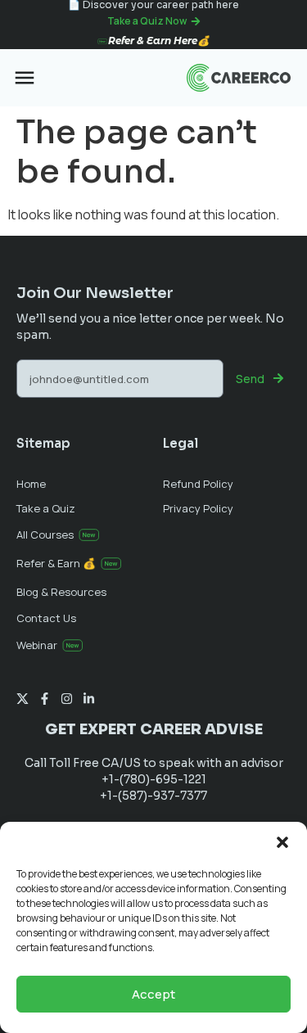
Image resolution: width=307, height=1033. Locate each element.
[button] (282, 842)
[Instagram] (67, 698)
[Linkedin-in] (89, 698)
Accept (153, 994)
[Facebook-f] (44, 698)
